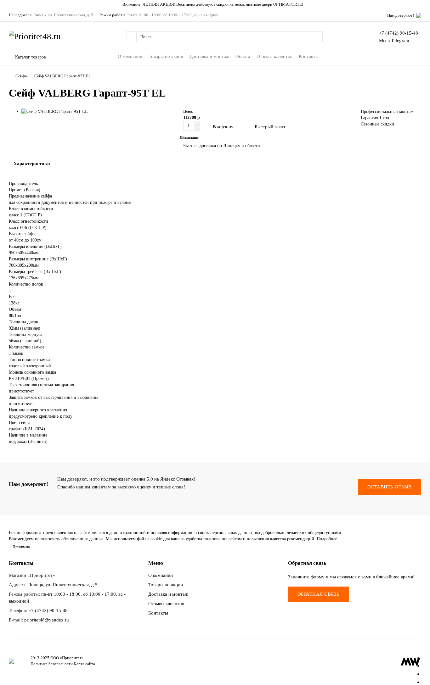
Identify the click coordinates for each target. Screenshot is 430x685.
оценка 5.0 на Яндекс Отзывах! (163, 479)
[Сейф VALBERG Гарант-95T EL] (99, 112)
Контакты (309, 56)
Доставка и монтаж (209, 56)
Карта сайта (84, 663)
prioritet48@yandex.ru (46, 619)
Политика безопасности (52, 663)
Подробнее (327, 539)
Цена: (188, 111)
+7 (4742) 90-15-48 (398, 33)
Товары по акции (166, 56)
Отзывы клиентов (274, 56)
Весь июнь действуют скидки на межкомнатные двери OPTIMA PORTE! (239, 4)
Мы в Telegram (394, 40)
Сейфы (21, 76)
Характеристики (32, 163)
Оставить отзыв (389, 486)
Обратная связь (318, 594)
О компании (130, 56)
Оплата (242, 56)
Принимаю (21, 547)
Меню (155, 563)
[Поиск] (316, 37)
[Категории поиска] (131, 36)
